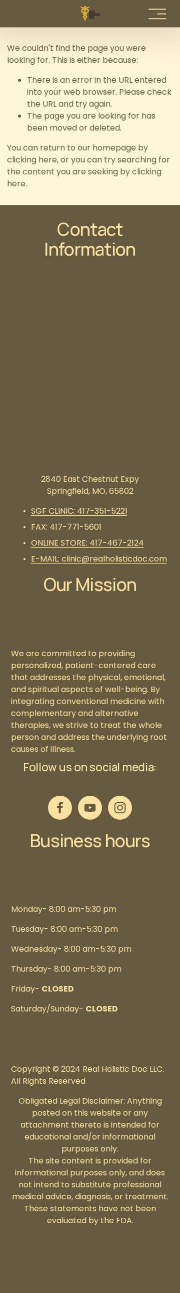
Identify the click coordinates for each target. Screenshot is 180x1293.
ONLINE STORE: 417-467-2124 (87, 543)
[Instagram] (120, 808)
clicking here (32, 159)
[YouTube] (90, 808)
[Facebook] (60, 808)
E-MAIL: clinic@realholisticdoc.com (99, 559)
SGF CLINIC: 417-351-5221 (79, 511)
